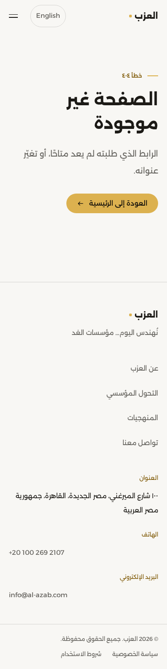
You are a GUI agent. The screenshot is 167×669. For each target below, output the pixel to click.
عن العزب (144, 368)
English (48, 16)
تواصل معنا (140, 443)
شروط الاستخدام (81, 654)
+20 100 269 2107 (36, 553)
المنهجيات (142, 418)
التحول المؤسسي (132, 393)
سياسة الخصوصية (135, 654)
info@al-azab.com (38, 595)
